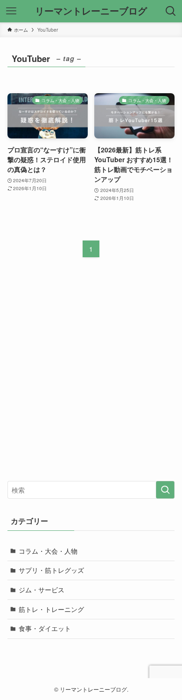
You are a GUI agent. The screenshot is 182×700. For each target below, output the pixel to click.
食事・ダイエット (45, 628)
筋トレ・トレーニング (51, 609)
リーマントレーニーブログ (91, 11)
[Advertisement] (91, 377)
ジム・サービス (41, 589)
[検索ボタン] (171, 11)
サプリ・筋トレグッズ (51, 570)
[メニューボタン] (11, 11)
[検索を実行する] (165, 490)
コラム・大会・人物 (48, 551)
